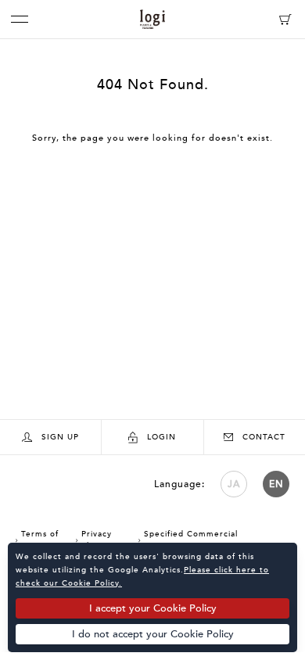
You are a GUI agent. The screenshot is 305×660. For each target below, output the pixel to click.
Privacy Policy (94, 540)
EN (276, 484)
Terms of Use (37, 540)
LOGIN (161, 437)
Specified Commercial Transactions (188, 540)
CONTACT (263, 437)
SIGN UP (60, 437)
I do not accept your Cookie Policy (153, 634)
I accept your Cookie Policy (153, 608)
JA (234, 484)
